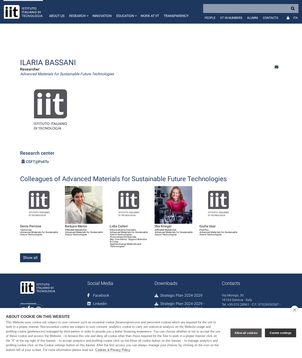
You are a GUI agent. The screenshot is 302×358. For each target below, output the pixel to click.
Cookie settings (280, 333)
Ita (295, 18)
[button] (78, 12)
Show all (30, 257)
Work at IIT (150, 16)
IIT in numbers (231, 18)
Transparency (176, 16)
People (210, 18)
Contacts (270, 18)
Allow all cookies (246, 333)
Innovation (102, 16)
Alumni (252, 18)
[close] (294, 310)
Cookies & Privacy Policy (112, 350)
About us (56, 16)
